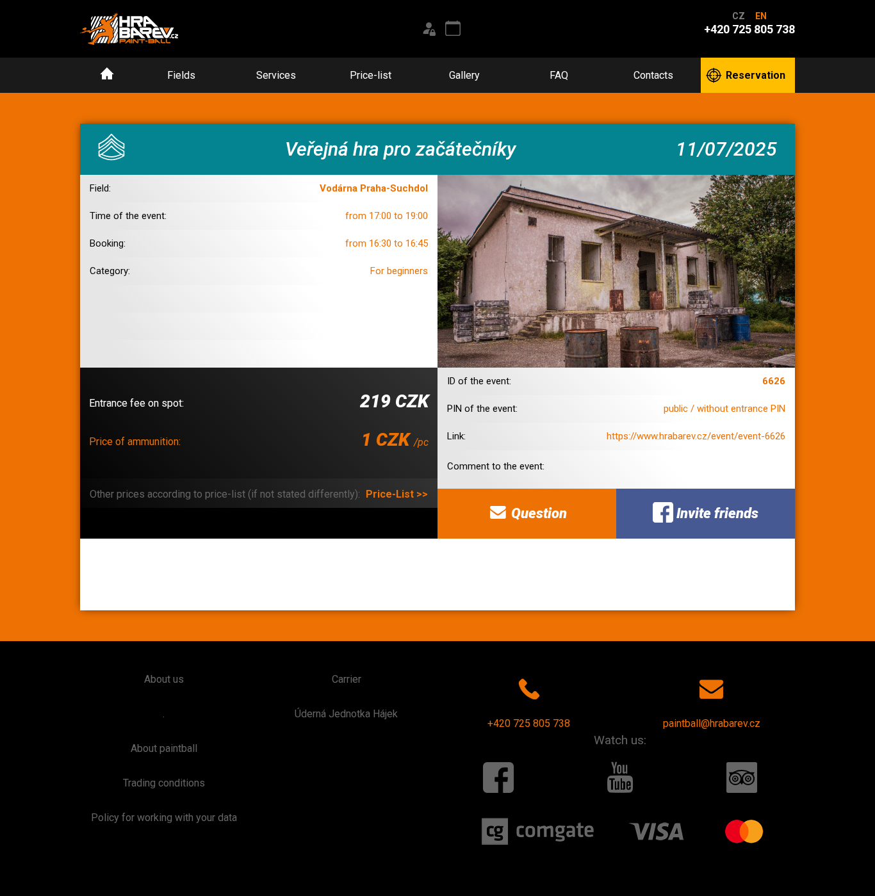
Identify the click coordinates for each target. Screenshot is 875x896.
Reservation (755, 75)
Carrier (346, 679)
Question (537, 513)
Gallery (464, 75)
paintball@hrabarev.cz (711, 723)
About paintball (164, 748)
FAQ (559, 75)
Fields (181, 75)
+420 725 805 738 (528, 723)
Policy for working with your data (164, 817)
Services (276, 75)
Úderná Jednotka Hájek (346, 714)
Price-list (370, 75)
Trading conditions (164, 783)
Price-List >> (397, 494)
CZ (738, 16)
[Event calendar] (453, 29)
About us (164, 679)
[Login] (428, 29)
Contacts (653, 75)
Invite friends (715, 513)
